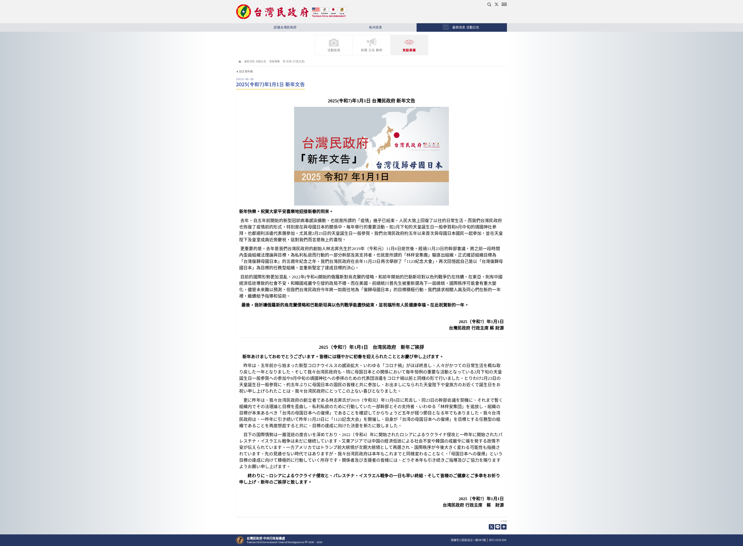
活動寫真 (333, 50)
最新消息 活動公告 (465, 27)
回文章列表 (245, 71)
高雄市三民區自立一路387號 (468, 540)
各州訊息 (375, 27)
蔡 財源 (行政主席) (294, 61)
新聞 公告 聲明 (371, 50)
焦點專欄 (409, 50)
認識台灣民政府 (285, 27)
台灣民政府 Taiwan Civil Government (291, 11)
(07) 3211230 (497, 540)
